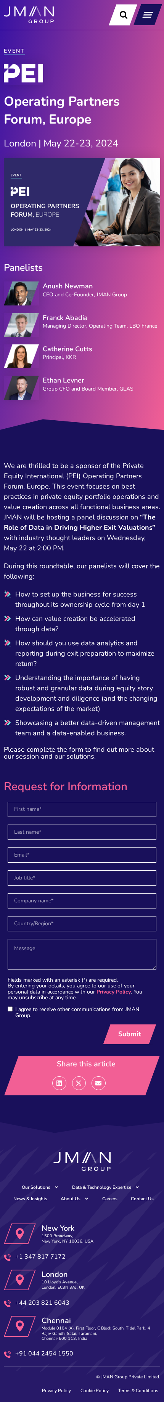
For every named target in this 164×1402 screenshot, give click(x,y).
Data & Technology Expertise (101, 1187)
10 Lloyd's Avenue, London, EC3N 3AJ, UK (63, 1284)
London (55, 1274)
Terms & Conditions (138, 1391)
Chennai (56, 1320)
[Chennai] (20, 1326)
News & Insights (30, 1199)
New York (58, 1228)
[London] (20, 1280)
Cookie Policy (94, 1391)
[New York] (20, 1234)
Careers (109, 1199)
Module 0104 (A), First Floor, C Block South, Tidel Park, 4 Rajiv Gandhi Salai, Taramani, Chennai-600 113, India (96, 1333)
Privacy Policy (113, 991)
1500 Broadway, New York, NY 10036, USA (67, 1238)
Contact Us (142, 1199)
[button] (147, 14)
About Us (70, 1199)
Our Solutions (36, 1187)
